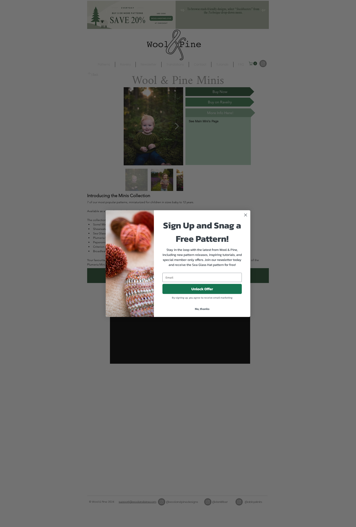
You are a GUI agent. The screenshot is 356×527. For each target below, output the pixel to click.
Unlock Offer (202, 289)
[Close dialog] (245, 215)
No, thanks (202, 309)
